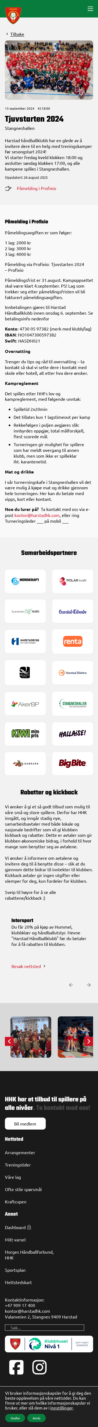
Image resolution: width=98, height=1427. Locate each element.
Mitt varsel (15, 1239)
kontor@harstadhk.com (37, 515)
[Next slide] (88, 985)
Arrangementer (20, 1152)
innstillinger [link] (61, 1407)
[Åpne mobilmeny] (90, 9)
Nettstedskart (18, 1282)
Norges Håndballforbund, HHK (29, 1254)
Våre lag (13, 1177)
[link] (25, 580)
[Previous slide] (71, 985)
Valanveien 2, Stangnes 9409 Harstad (41, 1316)
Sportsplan (15, 1270)
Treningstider (18, 1164)
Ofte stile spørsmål (23, 1189)
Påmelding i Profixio (36, 188)
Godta (15, 1418)
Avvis (36, 1418)
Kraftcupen (15, 1201)
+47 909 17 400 (20, 1305)
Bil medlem (25, 1123)
